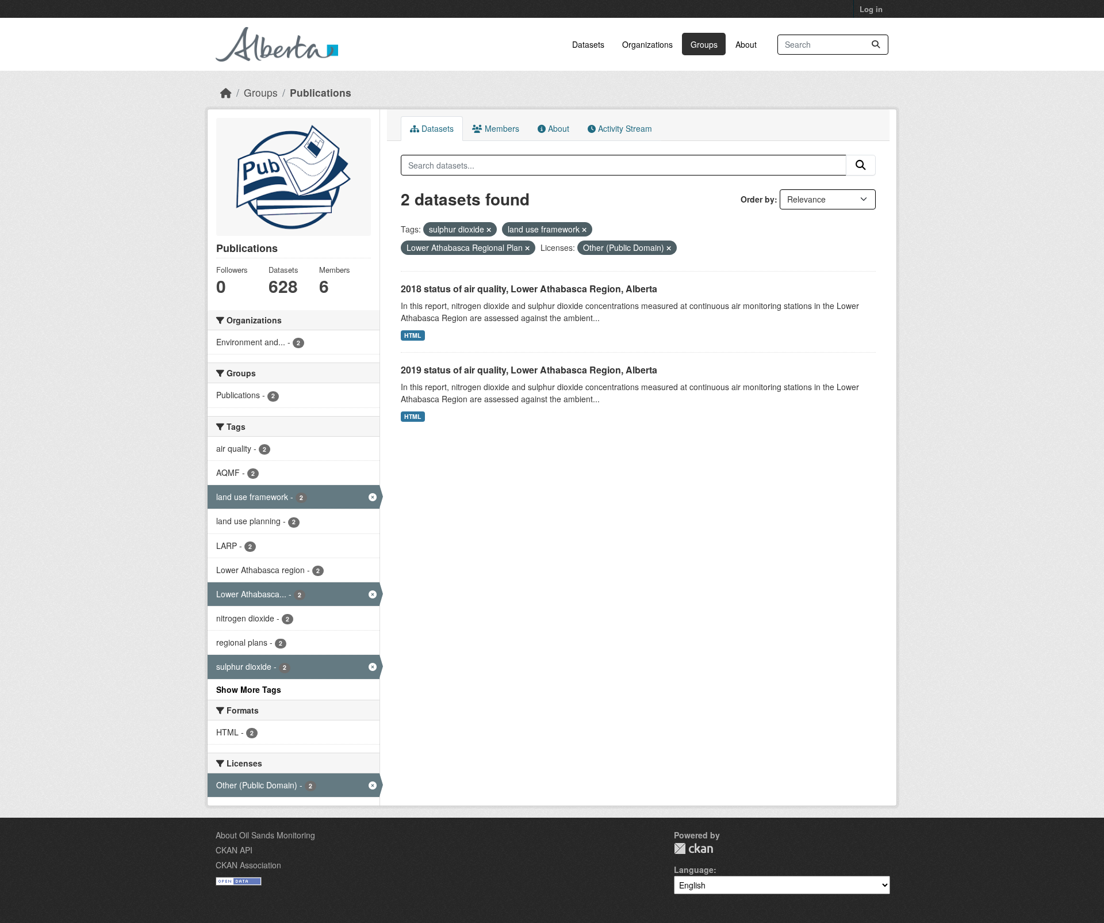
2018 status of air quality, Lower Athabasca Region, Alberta (529, 288)
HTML (412, 335)
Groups (704, 44)
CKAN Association (248, 865)
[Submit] (875, 45)
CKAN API (234, 850)
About (746, 44)
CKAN (693, 848)
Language (694, 869)
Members (500, 128)
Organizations (647, 44)
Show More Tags (248, 689)
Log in (871, 8)
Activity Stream (624, 128)
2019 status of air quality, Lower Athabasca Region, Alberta (529, 369)
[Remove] (488, 229)
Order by (758, 199)
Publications (320, 92)
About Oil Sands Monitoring (265, 835)
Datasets (588, 44)
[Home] (226, 92)
